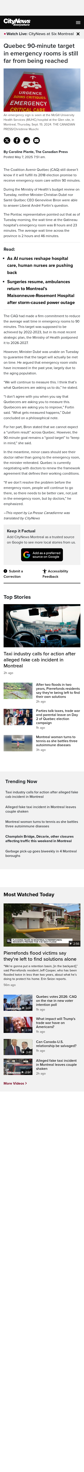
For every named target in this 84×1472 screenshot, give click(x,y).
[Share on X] (7, 140)
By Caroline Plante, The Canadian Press (36, 152)
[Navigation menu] (78, 22)
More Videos (14, 1083)
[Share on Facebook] (16, 140)
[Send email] (36, 140)
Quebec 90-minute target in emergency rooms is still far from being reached (41, 53)
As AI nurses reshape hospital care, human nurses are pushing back (40, 265)
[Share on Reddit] (26, 140)
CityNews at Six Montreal (51, 33)
